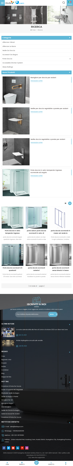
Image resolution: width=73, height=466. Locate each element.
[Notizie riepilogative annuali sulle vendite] (8, 343)
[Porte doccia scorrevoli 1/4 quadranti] (12, 255)
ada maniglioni (6, 407)
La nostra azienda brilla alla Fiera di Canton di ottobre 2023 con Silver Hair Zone (42, 329)
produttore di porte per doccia (11, 386)
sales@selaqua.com (16, 427)
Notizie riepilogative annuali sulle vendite (29, 340)
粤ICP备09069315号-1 (40, 455)
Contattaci (4, 370)
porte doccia (7, 59)
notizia (3, 366)
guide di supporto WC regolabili (12, 390)
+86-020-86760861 (17, 435)
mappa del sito (6, 377)
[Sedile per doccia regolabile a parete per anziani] (16, 121)
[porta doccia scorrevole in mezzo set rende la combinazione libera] (60, 218)
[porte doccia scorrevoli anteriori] (36, 255)
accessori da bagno (10, 54)
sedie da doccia (8, 50)
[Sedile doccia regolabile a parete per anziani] (16, 151)
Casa (34, 30)
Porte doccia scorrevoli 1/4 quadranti (12, 269)
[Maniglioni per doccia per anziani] (16, 90)
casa (3, 356)
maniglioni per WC (7, 400)
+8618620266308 (18, 431)
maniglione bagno (7, 403)
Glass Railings (7, 67)
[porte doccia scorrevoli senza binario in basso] (60, 255)
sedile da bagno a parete (9, 396)
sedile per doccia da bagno (10, 410)
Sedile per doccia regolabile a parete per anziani (49, 108)
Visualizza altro (37, 81)
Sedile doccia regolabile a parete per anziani (48, 139)
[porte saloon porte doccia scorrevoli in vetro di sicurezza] (36, 218)
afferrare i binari (8, 42)
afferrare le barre (9, 46)
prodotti (3, 363)
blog (2, 373)
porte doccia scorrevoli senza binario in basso (60, 269)
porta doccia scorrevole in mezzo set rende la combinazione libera (60, 232)
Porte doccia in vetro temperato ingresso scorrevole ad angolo (46, 171)
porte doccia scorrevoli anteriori (36, 269)
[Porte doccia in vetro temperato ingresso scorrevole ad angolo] (16, 182)
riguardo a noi (6, 360)
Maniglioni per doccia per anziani (43, 77)
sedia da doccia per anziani (10, 414)
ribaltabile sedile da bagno (10, 393)
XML (60, 453)
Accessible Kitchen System (12, 63)
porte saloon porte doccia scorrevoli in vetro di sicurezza (36, 232)
